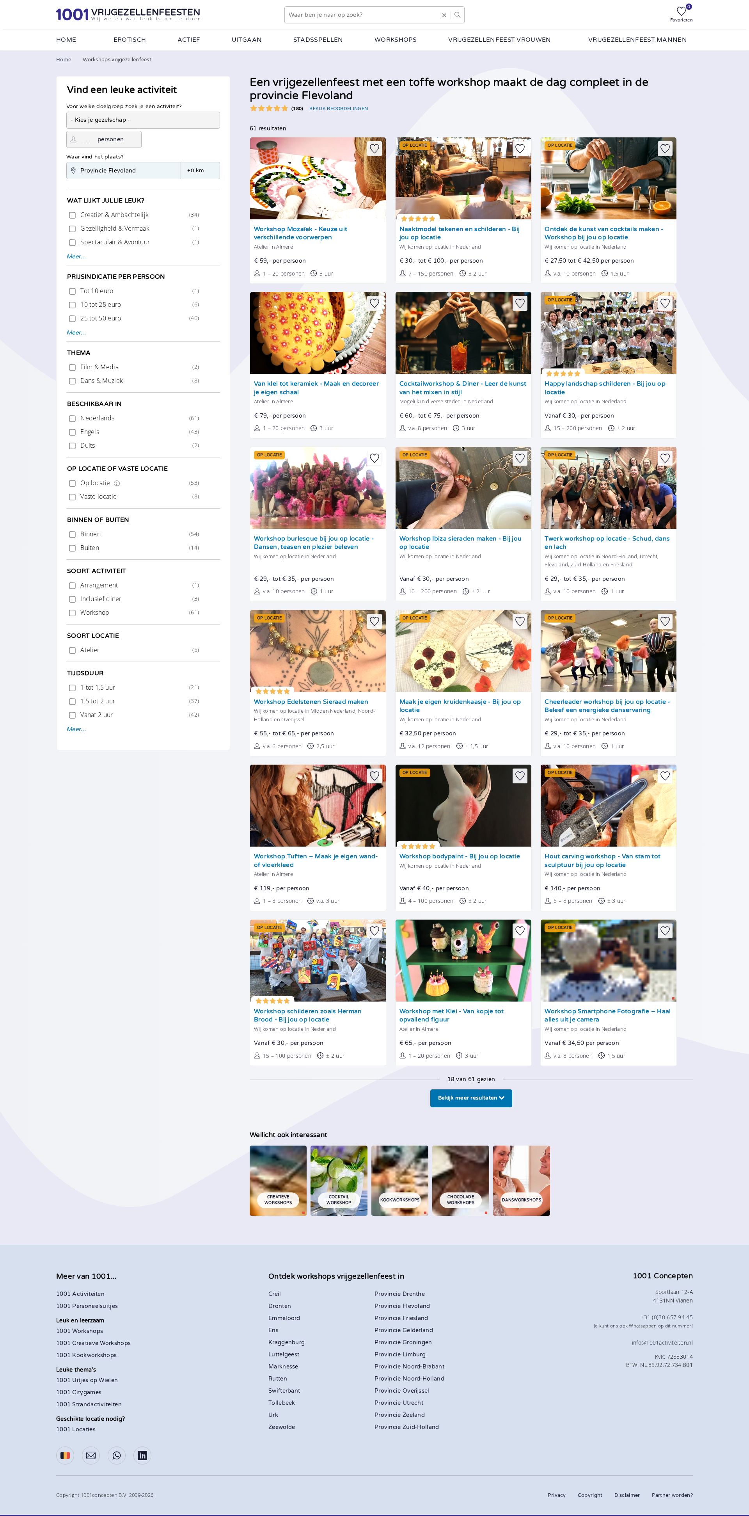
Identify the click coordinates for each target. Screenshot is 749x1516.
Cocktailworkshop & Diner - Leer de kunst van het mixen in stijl (463, 388)
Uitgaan (247, 39)
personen (111, 139)
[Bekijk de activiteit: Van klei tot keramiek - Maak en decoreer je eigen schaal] (318, 333)
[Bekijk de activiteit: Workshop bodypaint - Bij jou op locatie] (463, 806)
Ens (273, 1330)
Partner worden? (672, 1495)
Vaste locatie (139, 496)
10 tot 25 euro (139, 304)
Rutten (277, 1378)
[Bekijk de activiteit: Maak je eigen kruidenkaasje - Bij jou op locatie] (463, 651)
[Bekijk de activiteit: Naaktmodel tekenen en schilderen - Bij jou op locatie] (463, 178)
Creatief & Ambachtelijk (139, 214)
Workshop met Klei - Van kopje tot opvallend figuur (451, 1016)
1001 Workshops (79, 1331)
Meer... (76, 256)
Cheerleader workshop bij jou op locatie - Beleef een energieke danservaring (607, 706)
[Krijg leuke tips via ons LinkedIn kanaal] (142, 1455)
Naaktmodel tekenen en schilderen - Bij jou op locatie (459, 234)
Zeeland (414, 1415)
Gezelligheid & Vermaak (139, 228)
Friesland (415, 1318)
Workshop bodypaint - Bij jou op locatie (459, 856)
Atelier (139, 650)
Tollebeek (281, 1403)
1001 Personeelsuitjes (87, 1306)
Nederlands (139, 418)
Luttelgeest (283, 1354)
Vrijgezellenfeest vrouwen (499, 39)
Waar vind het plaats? (95, 157)
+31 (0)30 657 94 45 (667, 1317)
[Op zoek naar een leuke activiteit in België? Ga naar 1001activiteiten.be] (65, 1455)
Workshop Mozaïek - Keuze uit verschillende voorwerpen (300, 234)
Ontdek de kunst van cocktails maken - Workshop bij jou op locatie (604, 234)
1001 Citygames (78, 1392)
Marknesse (283, 1366)
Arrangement (139, 585)
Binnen (139, 534)
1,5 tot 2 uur (139, 701)
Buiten (139, 547)
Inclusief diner (139, 598)
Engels (139, 431)
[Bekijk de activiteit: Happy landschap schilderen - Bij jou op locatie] (608, 333)
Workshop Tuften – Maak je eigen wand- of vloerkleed (316, 861)
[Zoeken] (457, 15)
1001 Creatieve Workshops (93, 1343)
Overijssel (416, 1391)
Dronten (279, 1306)
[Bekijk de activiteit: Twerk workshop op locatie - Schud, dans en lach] (608, 488)
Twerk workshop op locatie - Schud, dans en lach (607, 543)
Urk (273, 1415)
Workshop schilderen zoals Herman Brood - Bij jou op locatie (308, 1016)
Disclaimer (627, 1495)
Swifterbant (284, 1391)
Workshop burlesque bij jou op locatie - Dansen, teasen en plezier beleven (314, 543)
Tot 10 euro (139, 290)
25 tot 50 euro (139, 318)
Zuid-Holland (421, 1427)
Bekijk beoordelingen (338, 108)
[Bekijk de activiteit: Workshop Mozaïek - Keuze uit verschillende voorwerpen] (318, 178)
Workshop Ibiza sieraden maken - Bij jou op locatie (460, 543)
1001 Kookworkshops (86, 1355)
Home (66, 39)
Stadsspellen (318, 39)
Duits (139, 445)
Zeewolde (281, 1427)
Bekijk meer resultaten (468, 1098)
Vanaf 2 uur (139, 714)
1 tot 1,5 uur (139, 687)
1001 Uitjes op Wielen (87, 1380)
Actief (189, 39)
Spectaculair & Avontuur (139, 242)
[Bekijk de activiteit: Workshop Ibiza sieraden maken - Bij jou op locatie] (463, 488)
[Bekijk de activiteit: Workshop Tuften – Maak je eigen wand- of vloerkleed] (318, 806)
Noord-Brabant (423, 1366)
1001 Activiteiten (80, 1294)
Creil (274, 1294)
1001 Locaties (76, 1429)
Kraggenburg (286, 1342)
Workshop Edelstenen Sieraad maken (311, 702)
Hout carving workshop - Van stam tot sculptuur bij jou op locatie (602, 861)
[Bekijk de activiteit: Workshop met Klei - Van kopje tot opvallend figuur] (463, 961)
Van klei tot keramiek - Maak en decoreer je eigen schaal (316, 388)
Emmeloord (284, 1318)
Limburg (414, 1354)
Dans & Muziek (139, 380)
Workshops (395, 39)
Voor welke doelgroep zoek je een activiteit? (124, 106)
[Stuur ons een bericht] (91, 1455)
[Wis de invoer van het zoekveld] (444, 15)
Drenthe (414, 1294)
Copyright (590, 1495)
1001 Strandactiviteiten (89, 1404)
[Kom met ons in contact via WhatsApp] (117, 1455)
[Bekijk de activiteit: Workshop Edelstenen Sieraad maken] (318, 651)
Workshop (139, 612)
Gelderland (418, 1330)
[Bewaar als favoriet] (374, 148)
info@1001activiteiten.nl (662, 1342)
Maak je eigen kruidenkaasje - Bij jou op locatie (460, 706)
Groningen (417, 1342)
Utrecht (413, 1403)
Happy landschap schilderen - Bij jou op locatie (605, 388)
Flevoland (416, 1306)
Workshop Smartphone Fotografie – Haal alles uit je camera (608, 1016)
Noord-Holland (423, 1378)
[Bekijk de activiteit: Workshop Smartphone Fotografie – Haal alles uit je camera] (608, 961)
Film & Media (139, 367)
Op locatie (139, 483)
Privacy (557, 1495)
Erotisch (130, 39)
